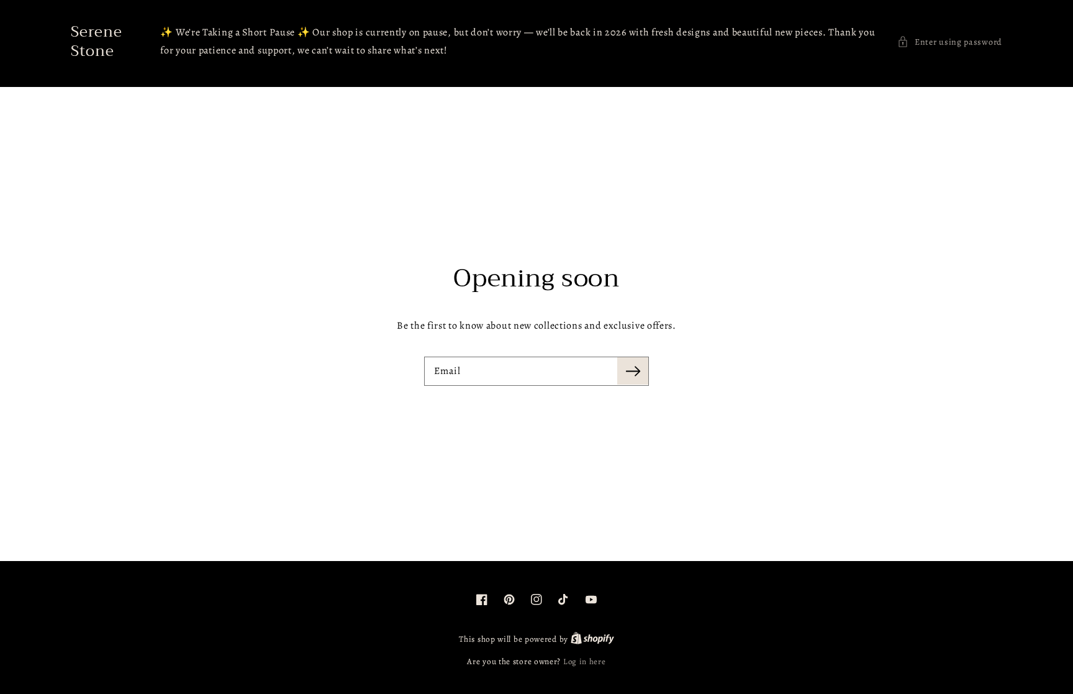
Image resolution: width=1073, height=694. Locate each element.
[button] (949, 42)
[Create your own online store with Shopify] (592, 639)
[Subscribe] (632, 371)
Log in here (584, 661)
